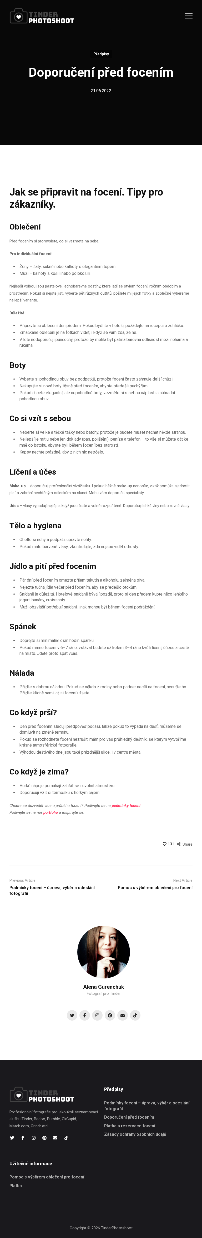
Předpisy (101, 54)
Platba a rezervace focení (129, 1125)
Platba (15, 1185)
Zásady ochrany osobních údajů (135, 1134)
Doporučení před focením (129, 1117)
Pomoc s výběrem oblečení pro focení (46, 1176)
